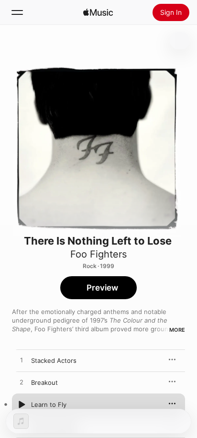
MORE (177, 329)
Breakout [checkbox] (44, 382)
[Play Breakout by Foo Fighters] (21, 382)
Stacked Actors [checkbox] (54, 360)
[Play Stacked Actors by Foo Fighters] (21, 360)
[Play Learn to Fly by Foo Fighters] (21, 404)
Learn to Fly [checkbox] (48, 404)
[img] (98, 12)
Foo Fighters (98, 254)
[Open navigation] (17, 12)
